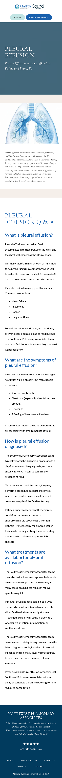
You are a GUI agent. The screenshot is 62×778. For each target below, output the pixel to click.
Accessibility (49, 760)
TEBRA (45, 774)
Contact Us (22, 766)
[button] (57, 5)
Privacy (10, 760)
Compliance (39, 766)
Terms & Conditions (28, 760)
